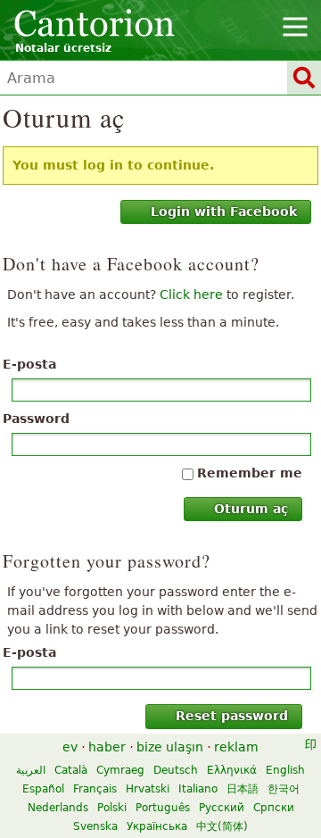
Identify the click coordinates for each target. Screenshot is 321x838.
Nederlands (58, 807)
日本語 (242, 789)
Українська (157, 826)
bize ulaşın (169, 747)
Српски (273, 807)
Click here (191, 294)
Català (70, 770)
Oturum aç (251, 509)
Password (36, 418)
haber (107, 747)
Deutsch (175, 770)
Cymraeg (120, 770)
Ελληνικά (232, 770)
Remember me (249, 473)
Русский (221, 807)
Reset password (232, 716)
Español (43, 789)
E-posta (29, 364)
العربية (30, 770)
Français (95, 789)
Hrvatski (147, 789)
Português (163, 807)
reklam (236, 747)
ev (70, 747)
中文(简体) (222, 826)
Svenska (95, 826)
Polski (112, 807)
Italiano (198, 789)
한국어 (284, 789)
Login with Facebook (224, 211)
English (285, 770)
